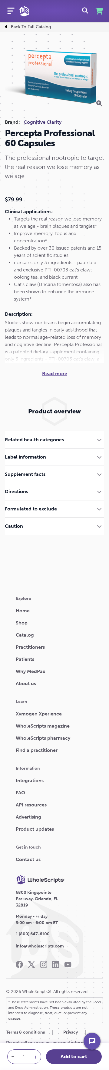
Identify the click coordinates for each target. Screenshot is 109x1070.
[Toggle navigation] (11, 11)
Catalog (25, 635)
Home (23, 611)
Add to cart (74, 1056)
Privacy (70, 1032)
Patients (25, 659)
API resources (31, 805)
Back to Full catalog (31, 26)
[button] (54, 439)
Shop (22, 623)
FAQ (20, 793)
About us (26, 683)
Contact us (28, 859)
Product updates (35, 829)
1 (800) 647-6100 (33, 934)
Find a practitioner (37, 750)
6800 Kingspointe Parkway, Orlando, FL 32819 (37, 899)
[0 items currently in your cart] (98, 11)
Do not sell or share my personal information (50, 1042)
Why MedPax (30, 671)
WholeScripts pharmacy (43, 738)
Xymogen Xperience (39, 714)
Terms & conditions (25, 1032)
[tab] (54, 439)
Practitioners (30, 647)
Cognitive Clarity (42, 122)
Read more (54, 373)
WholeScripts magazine (43, 726)
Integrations (30, 780)
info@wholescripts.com (40, 946)
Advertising (28, 817)
